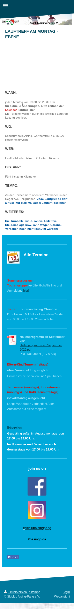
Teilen (14, 557)
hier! (26, 290)
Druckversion (18, 592)
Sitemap (34, 592)
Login (66, 592)
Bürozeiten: (14, 427)
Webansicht (62, 596)
